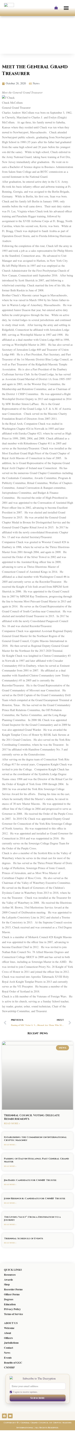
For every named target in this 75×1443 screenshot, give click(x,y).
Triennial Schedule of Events (23, 1238)
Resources (10, 1275)
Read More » (12, 1123)
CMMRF (9, 1367)
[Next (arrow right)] (17, 1440)
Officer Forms (12, 1294)
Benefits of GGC (13, 1363)
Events (8, 1358)
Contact (8, 1348)
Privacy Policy (12, 1309)
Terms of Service (13, 1314)
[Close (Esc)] (41, 1434)
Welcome (9, 1328)
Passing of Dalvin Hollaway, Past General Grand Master (36, 1160)
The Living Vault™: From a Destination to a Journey (32, 1218)
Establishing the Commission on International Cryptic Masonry (35, 1139)
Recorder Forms (13, 1289)
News (7, 1353)
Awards (8, 1280)
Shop (7, 1284)
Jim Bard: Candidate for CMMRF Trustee (30, 1180)
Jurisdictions (11, 1343)
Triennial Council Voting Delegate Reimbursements (32, 1117)
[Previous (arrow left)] (5, 1440)
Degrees (8, 1299)
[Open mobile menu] (66, 8)
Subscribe (37, 1398)
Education (10, 1304)
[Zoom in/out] (5, 1434)
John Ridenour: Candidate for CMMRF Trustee (34, 1198)
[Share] (29, 1434)
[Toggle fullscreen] (17, 1434)
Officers (8, 1338)
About (7, 1333)
